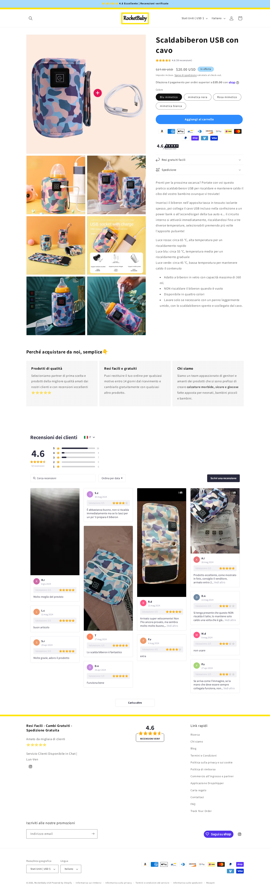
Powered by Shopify (62, 883)
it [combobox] (90, 437)
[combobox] (112, 478)
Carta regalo (198, 790)
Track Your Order (201, 811)
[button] (30, 18)
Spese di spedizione (186, 75)
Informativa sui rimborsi (88, 883)
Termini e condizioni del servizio (152, 883)
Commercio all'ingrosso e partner (212, 776)
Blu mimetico (169, 97)
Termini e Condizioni (204, 755)
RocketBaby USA (42, 883)
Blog (193, 748)
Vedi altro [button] (172, 625)
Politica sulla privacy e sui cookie (212, 762)
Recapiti (210, 883)
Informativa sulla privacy (118, 883)
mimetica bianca (171, 106)
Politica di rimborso (203, 769)
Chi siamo (197, 741)
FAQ (193, 804)
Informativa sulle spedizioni (188, 883)
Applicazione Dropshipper (207, 783)
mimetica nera (197, 97)
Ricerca (195, 735)
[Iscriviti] (93, 833)
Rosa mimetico (227, 97)
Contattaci (197, 797)
